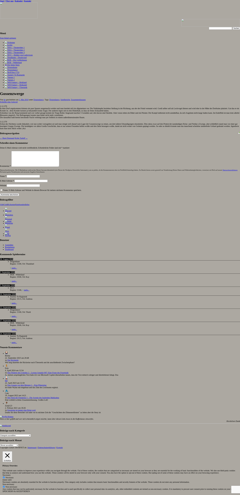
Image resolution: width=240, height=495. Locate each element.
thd (6, 381)
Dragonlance (12, 70)
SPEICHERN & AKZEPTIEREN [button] (16, 491)
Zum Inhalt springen (8, 38)
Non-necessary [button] (8, 484)
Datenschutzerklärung (230, 170)
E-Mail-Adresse (7, 181)
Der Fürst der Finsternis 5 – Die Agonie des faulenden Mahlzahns (33, 398)
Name (3, 176)
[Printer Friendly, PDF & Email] (239, 133)
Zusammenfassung (78, 100)
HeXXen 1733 (13, 72)
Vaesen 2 (11, 80)
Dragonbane (12, 67)
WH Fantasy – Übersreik (17, 87)
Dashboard (9, 249)
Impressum (32, 447)
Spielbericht (65, 100)
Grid (5, 205)
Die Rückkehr (12, 360)
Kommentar (5, 166)
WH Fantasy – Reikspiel (17, 85)
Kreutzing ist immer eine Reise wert (21, 410)
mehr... (14, 268)
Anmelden (9, 245)
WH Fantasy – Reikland (17, 82)
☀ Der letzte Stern (12, 65)
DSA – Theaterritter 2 (16, 50)
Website (3, 185)
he (5, 100)
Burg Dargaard (7, 138)
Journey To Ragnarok (16, 75)
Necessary (10, 477)
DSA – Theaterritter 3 (16, 53)
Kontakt (59, 447)
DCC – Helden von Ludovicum (20, 55)
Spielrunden (20, 205)
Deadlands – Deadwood (17, 57)
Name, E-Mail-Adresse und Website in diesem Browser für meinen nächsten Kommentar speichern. (42, 190)
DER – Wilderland (14, 63)
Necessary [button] (6, 475)
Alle (1, 205)
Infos (27, 205)
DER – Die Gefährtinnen (17, 60)
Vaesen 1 (11, 77)
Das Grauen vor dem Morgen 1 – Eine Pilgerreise (26, 385)
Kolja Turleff (21, 138)
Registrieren (9, 247)
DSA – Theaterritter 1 (16, 47)
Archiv (9, 45)
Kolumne (11, 43)
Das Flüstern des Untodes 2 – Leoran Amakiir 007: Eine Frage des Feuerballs (37, 373)
